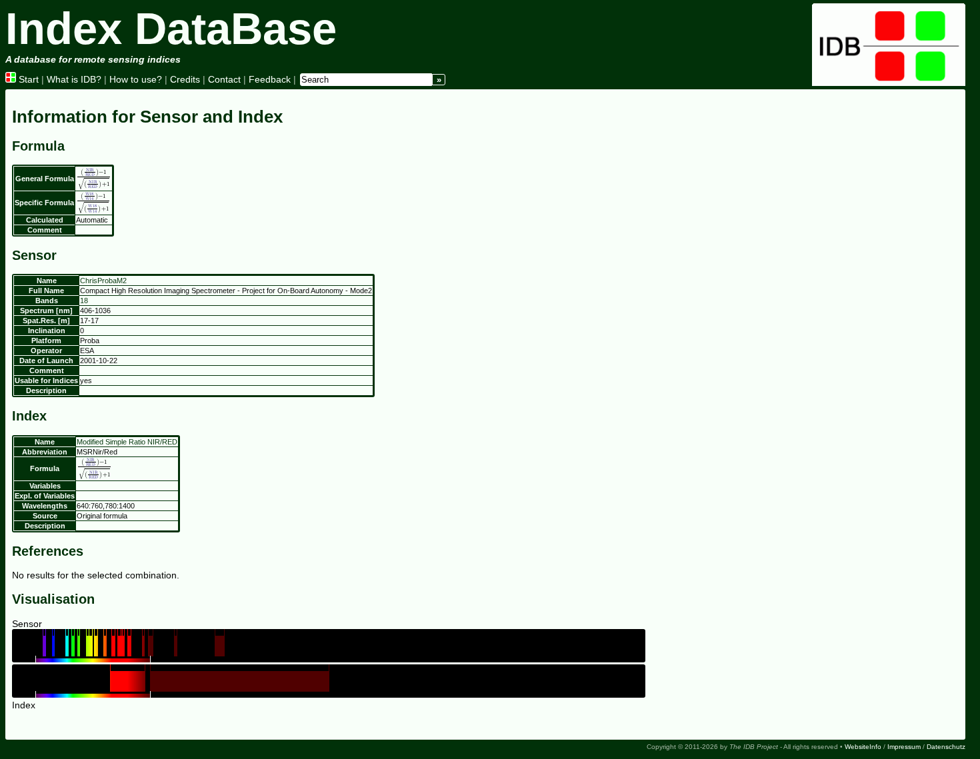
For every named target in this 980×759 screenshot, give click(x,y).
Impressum (904, 746)
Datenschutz (946, 746)
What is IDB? (74, 79)
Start (27, 79)
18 (84, 301)
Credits (185, 79)
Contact (224, 79)
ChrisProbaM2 (103, 281)
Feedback (270, 79)
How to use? (135, 79)
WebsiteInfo (863, 746)
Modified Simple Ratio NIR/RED (127, 442)
